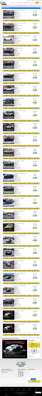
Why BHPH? (12, 388)
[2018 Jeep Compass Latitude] (8, 139)
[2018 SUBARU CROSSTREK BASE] (8, 277)
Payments (37, 2)
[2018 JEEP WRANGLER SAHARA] (8, 114)
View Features (36, 20)
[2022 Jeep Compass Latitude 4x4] (8, 26)
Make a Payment (24, 390)
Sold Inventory (36, 388)
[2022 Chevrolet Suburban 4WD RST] (8, 76)
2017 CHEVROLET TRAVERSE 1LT (20, 148)
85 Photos (9, 93)
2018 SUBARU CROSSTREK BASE (20, 273)
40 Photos (9, 118)
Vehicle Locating (24, 388)
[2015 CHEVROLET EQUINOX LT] (8, 302)
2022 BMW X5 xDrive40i (18, 48)
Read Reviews (30, 388)
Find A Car (15, 2)
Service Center (32, 2)
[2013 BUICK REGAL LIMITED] (8, 264)
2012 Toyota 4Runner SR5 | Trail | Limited (21, 60)
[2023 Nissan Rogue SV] (8, 127)
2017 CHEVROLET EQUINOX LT (20, 198)
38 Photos (9, 268)
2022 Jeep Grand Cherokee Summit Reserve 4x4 (22, 35)
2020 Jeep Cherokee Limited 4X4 (20, 10)
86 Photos (9, 55)
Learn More (21, 2)
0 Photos (9, 319)
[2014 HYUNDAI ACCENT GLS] (8, 102)
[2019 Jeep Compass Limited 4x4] (8, 89)
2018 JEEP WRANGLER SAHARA (20, 110)
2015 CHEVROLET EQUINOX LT (20, 298)
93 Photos (9, 30)
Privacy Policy (12, 390)
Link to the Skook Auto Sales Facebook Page (0, 0)
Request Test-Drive (18, 390)
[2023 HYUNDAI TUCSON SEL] (8, 315)
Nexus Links (36, 390)
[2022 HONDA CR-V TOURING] (8, 164)
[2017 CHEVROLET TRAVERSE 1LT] (8, 152)
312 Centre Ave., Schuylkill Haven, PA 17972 (31, 0)
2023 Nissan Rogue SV (18, 123)
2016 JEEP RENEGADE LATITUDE (20, 285)
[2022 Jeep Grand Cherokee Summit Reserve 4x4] (8, 39)
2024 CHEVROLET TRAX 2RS (19, 223)
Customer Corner (25, 2)
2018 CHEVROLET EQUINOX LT (20, 324)
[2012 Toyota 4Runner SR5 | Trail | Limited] (8, 64)
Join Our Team (18, 388)
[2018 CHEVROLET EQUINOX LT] (8, 328)
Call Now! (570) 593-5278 (39, 0)
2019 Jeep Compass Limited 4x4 (20, 85)
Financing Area (6, 390)
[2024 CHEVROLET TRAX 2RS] (8, 227)
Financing (18, 2)
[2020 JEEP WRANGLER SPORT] (8, 252)
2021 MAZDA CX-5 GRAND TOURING (20, 173)
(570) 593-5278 (6, 372)
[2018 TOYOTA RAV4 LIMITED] (8, 189)
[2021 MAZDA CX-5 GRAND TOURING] (8, 177)
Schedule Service (29, 390)
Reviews (29, 2)
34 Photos (9, 243)
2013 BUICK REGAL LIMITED (19, 260)
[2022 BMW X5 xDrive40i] (8, 51)
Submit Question (34, 381)
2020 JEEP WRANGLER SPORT (20, 248)
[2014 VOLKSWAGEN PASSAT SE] (8, 239)
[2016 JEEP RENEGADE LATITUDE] (8, 289)
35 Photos (9, 293)
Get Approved (11, 2)
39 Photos (9, 218)
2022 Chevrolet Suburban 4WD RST (20, 73)
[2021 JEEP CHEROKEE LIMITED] (8, 214)
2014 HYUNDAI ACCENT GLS (19, 98)
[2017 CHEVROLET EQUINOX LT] (8, 202)
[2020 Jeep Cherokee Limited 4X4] (8, 14)
